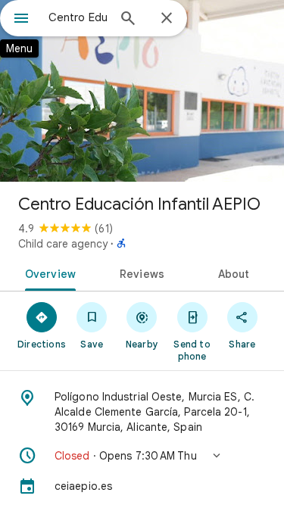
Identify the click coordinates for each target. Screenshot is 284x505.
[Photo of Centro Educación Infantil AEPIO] (142, 91)
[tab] (47, 272)
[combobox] (77, 17)
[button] (142, 456)
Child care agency (63, 244)
